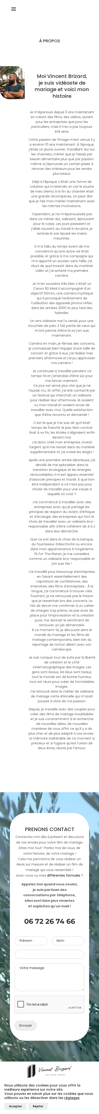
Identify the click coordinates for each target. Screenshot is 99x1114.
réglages (71, 1098)
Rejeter (38, 1106)
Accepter (15, 1106)
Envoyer (25, 1025)
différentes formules (63, 875)
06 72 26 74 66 (49, 921)
